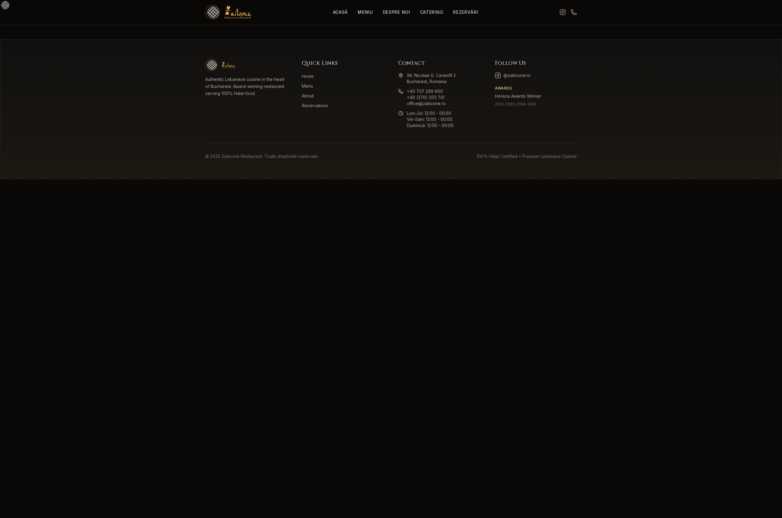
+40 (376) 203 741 (425, 97)
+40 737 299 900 (425, 91)
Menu (307, 86)
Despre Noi (396, 12)
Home (308, 76)
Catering (432, 12)
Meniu (365, 12)
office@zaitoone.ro (426, 103)
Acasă (340, 12)
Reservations (315, 105)
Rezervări (465, 12)
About (308, 95)
